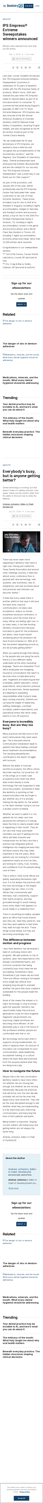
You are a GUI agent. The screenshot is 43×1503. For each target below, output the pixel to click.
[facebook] (13, 67)
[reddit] (26, 67)
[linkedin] (17, 67)
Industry (7, 19)
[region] (21, 1493)
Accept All (21, 1498)
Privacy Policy (25, 1492)
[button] (4, 6)
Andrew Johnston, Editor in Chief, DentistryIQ (22, 1170)
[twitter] (21, 67)
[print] (39, 67)
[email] (30, 67)
